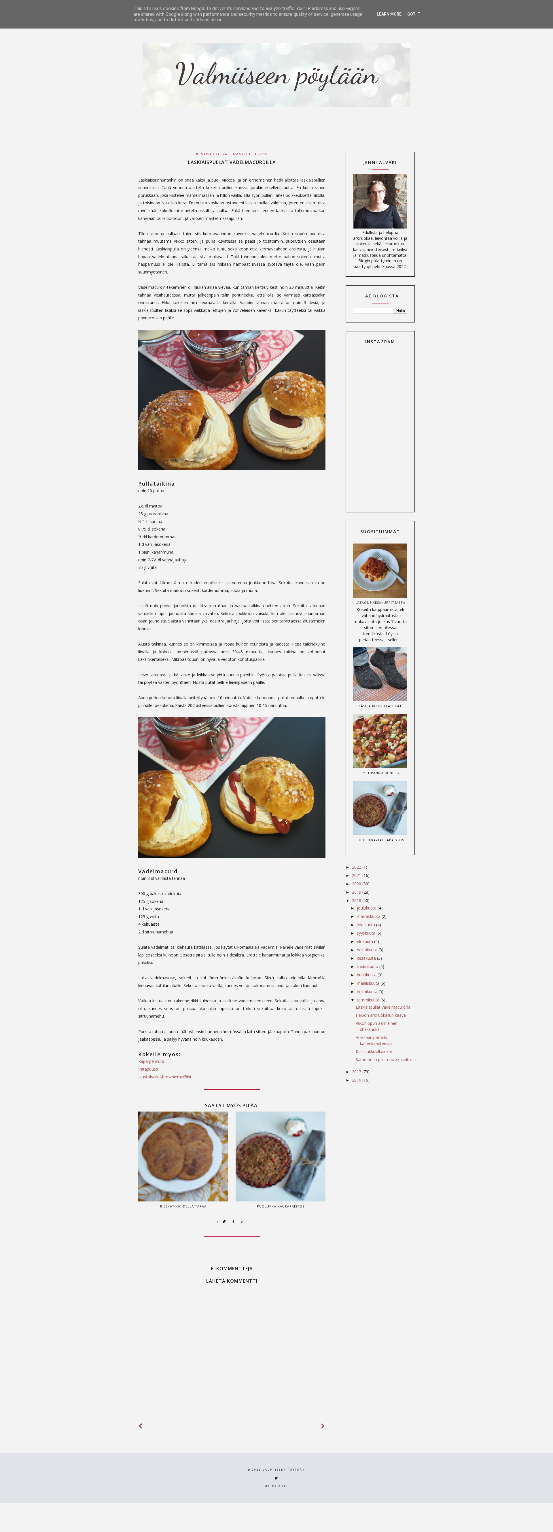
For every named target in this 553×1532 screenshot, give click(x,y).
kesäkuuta (367, 958)
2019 (357, 892)
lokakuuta (366, 924)
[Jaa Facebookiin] (233, 1222)
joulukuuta (367, 908)
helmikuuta (367, 991)
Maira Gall (276, 1486)
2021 (357, 875)
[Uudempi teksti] (140, 1426)
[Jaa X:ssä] (224, 1222)
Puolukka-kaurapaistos (380, 840)
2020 (357, 883)
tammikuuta (368, 1000)
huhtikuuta (367, 975)
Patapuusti (148, 1069)
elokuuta (365, 941)
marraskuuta (369, 916)
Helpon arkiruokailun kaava (381, 1015)
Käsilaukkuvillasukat (380, 706)
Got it (414, 14)
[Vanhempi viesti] (323, 1426)
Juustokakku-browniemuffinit (165, 1077)
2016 (357, 1080)
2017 (357, 1071)
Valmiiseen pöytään (284, 1469)
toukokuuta (368, 966)
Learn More (389, 14)
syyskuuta (366, 933)
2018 (357, 900)
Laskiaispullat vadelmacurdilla (383, 1007)
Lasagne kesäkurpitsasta (380, 602)
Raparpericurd (151, 1061)
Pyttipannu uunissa (380, 773)
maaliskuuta (368, 983)
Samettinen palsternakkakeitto (384, 1059)
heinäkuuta (367, 949)
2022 (357, 867)
